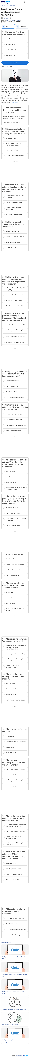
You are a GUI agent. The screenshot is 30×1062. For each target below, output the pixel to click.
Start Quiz (15, 63)
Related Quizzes (6, 942)
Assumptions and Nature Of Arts (10, 1024)
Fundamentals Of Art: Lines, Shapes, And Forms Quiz (14, 975)
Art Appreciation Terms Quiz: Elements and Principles (13, 958)
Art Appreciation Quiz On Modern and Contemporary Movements (11, 1041)
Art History (6, 18)
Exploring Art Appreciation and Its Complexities (14, 1009)
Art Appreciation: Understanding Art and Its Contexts (13, 992)
